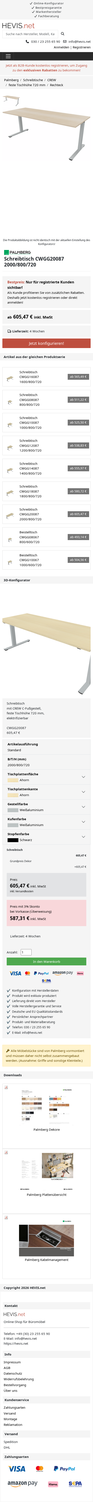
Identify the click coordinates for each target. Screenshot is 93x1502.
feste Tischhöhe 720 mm (27, 85)
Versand (10, 1413)
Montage (10, 1419)
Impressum (12, 1362)
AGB (7, 1368)
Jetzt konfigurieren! (46, 343)
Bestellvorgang (15, 1385)
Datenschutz (13, 1373)
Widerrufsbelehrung (19, 1379)
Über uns (10, 1390)
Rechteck (56, 85)
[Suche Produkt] (62, 34)
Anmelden (61, 47)
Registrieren (82, 47)
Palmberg (11, 80)
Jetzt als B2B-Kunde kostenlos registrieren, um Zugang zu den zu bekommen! (46, 67)
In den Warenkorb (46, 961)
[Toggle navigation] (8, 56)
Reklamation (13, 1424)
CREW (51, 80)
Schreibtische (33, 80)
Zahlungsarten (14, 1407)
